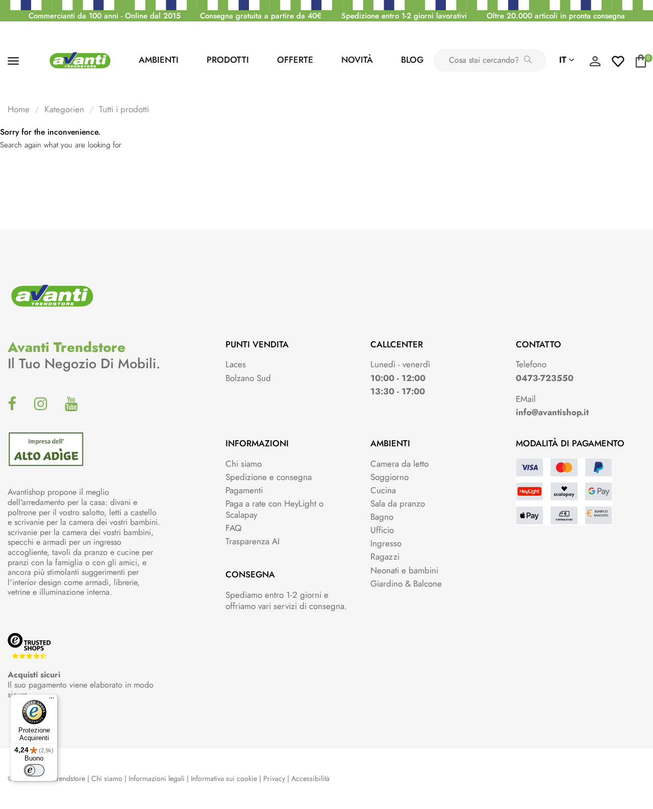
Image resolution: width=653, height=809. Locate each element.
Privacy (274, 778)
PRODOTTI (228, 60)
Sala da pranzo (397, 503)
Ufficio (382, 530)
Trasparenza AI (252, 541)
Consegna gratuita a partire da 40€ (260, 15)
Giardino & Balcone (406, 583)
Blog (412, 60)
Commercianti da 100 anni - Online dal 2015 (105, 15)
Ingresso (385, 543)
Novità (357, 60)
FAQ (233, 528)
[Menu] (51, 700)
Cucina (383, 490)
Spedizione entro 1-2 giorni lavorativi (404, 15)
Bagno (381, 517)
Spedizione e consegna (268, 477)
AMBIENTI (159, 60)
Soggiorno (389, 477)
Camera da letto (399, 464)
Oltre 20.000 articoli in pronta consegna (556, 15)
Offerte (295, 60)
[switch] (34, 770)
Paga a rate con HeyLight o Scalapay (274, 509)
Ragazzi (384, 556)
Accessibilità (310, 778)
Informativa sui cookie (224, 778)
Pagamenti (244, 490)
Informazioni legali (157, 778)
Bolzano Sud (248, 378)
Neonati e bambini (404, 570)
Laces (235, 364)
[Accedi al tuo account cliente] (595, 63)
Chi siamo (243, 464)
